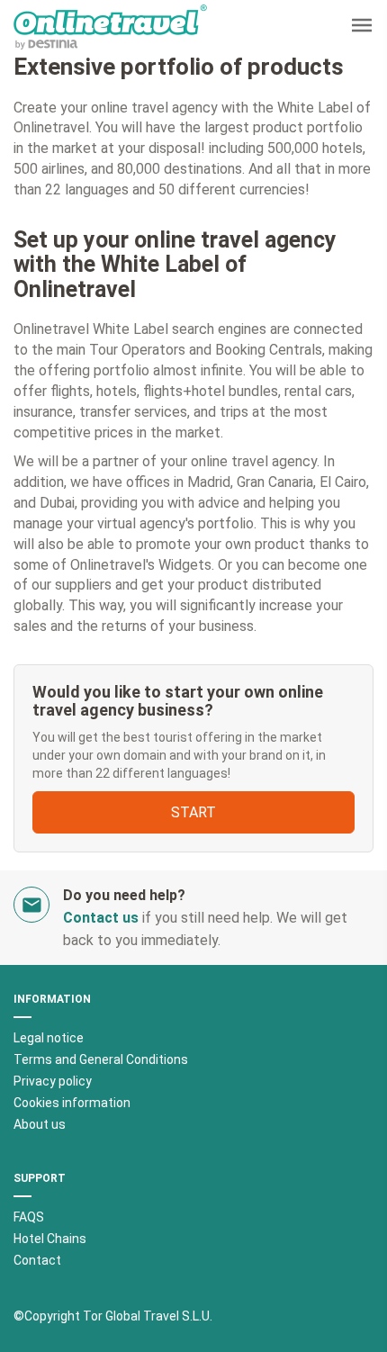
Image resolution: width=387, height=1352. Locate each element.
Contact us (101, 917)
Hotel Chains (50, 1238)
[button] (362, 27)
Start (193, 812)
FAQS (29, 1217)
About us (40, 1124)
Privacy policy (53, 1081)
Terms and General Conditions (101, 1059)
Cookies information (72, 1102)
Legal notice (49, 1038)
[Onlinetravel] (110, 27)
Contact (37, 1260)
